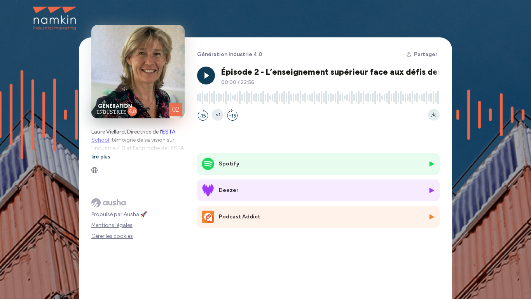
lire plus (100, 156)
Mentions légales (112, 225)
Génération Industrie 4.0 (229, 54)
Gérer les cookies (112, 236)
